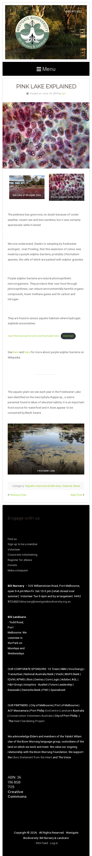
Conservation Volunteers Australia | (32, 715)
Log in (54, 843)
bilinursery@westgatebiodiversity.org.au (45, 601)
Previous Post (18, 495)
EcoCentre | (52, 710)
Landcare (66, 710)
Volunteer (14, 549)
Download (68, 336)
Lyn (63, 93)
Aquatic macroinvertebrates (43, 486)
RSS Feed (42, 843)
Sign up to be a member (23, 544)
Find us (12, 539)
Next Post (76, 495)
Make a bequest (18, 570)
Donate (12, 565)
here (16, 352)
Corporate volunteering (22, 554)
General (67, 486)
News (76, 486)
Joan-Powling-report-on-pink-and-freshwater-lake (33, 336)
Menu (49, 68)
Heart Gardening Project (29, 721)
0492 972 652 (73, 11)
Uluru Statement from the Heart (32, 757)
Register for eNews (20, 560)
